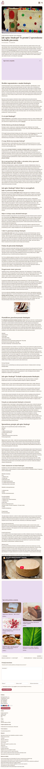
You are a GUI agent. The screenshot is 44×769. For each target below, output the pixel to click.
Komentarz (4, 668)
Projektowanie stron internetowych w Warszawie (9, 726)
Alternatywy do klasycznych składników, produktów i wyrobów (12, 735)
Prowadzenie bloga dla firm (5, 730)
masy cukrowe (3, 742)
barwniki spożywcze (13, 50)
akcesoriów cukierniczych (22, 249)
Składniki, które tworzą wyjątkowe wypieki (8, 749)
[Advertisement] (22, 70)
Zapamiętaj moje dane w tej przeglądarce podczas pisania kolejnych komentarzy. (17, 686)
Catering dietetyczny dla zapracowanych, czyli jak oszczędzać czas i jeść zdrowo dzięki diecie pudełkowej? (20, 761)
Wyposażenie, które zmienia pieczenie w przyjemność (10, 754)
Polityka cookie (3, 714)
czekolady (2, 738)
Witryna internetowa (34, 683)
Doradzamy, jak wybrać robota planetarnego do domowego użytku (12, 766)
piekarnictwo (3, 745)
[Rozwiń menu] (39, 3)
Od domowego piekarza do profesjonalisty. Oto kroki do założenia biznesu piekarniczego (16, 758)
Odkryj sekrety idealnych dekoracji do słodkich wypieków (31, 623)
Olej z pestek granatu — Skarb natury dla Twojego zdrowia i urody (11, 630)
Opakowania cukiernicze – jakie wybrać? (11, 614)
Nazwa (4, 683)
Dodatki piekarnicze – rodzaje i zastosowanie (33, 657)
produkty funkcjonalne (5, 748)
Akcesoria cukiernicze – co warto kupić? (10, 657)
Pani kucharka (6, 42)
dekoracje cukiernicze (4, 739)
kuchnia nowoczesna (4, 741)
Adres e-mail (19, 683)
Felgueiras (33, 133)
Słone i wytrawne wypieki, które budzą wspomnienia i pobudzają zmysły (13, 752)
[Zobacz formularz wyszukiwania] (42, 3)
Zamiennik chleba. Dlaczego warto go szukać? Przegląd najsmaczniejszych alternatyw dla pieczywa (11, 647)
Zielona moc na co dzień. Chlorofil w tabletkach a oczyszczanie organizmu (31, 648)
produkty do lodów (4, 746)
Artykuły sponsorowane (5, 736)
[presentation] (12, 607)
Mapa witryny (3, 715)
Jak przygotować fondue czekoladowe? (8, 765)
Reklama (2, 721)
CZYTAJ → (5, 616)
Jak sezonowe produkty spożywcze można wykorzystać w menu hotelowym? (14, 759)
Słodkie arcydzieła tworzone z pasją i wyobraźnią (11, 35)
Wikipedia (23, 121)
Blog (1, 716)
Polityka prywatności (4, 712)
